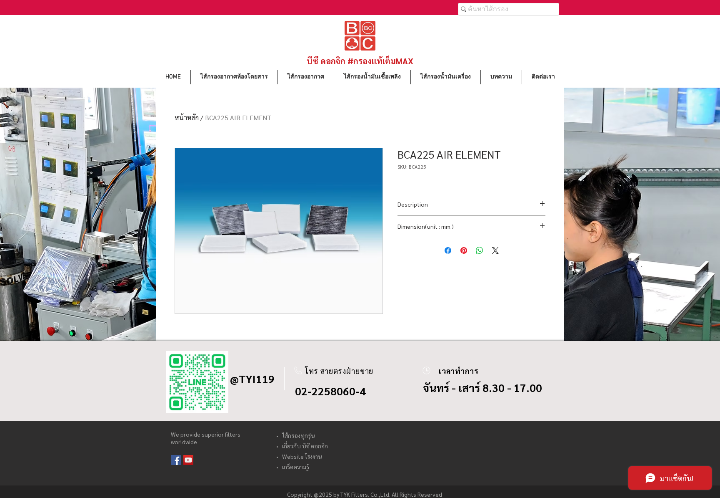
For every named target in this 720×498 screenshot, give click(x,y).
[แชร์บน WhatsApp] (480, 250)
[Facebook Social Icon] (176, 460)
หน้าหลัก (187, 117)
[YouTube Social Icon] (188, 460)
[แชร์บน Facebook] (448, 250)
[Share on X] (495, 250)
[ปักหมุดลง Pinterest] (464, 250)
